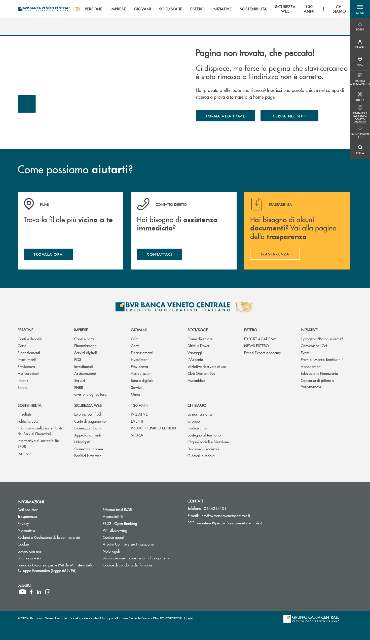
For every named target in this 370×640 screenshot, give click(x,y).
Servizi (23, 387)
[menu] (215, 9)
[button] (360, 9)
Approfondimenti (87, 434)
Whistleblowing (134, 530)
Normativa (26, 530)
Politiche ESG (28, 421)
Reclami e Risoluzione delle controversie (49, 537)
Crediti (188, 618)
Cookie (23, 544)
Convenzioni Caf (314, 345)
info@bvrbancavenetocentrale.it (225, 515)
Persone (25, 329)
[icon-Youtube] (22, 591)
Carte (22, 345)
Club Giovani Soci (202, 373)
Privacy (23, 523)
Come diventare (200, 338)
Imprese (81, 329)
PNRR (78, 387)
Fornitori (24, 453)
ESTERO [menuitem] (197, 9)
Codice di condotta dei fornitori (141, 564)
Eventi (305, 352)
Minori (136, 394)
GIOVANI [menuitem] (142, 9)
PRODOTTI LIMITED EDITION (153, 427)
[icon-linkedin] (39, 591)
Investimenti (27, 359)
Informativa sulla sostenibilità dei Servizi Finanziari (40, 430)
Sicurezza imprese (88, 448)
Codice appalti (114, 537)
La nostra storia (200, 414)
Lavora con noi (29, 551)
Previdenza (26, 366)
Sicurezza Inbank (87, 427)
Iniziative (309, 329)
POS (77, 359)
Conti (135, 338)
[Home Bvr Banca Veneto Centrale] (49, 9)
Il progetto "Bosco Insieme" (322, 338)
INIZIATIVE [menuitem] (222, 9)
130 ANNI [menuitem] (309, 8)
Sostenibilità (30, 405)
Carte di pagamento (90, 421)
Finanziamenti (29, 352)
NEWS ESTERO (256, 345)
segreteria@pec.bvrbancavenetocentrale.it (229, 522)
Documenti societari (203, 448)
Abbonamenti (311, 366)
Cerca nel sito (289, 115)
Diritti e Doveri (199, 345)
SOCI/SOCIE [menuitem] (170, 9)
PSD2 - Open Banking (139, 523)
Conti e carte (84, 338)
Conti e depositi (30, 338)
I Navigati (82, 441)
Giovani (138, 329)
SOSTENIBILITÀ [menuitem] (253, 9)
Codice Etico (197, 427)
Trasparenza (27, 516)
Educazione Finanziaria (319, 373)
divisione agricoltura (90, 394)
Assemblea (196, 380)
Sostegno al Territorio (204, 434)
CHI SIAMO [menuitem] (339, 8)
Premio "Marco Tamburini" (322, 359)
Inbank (23, 380)
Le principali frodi (88, 414)
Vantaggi (195, 352)
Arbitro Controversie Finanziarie (141, 544)
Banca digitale (142, 380)
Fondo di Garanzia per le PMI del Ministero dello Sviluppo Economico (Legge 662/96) (56, 567)
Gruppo (194, 421)
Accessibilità (113, 516)
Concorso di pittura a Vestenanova (317, 383)
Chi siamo (197, 405)
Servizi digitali (85, 352)
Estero (250, 329)
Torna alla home (225, 115)
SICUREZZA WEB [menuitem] (285, 8)
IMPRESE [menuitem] (118, 9)
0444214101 (215, 508)
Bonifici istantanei (88, 455)
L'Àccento (195, 359)
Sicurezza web (88, 405)
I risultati (24, 414)
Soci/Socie (198, 329)
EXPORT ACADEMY (260, 338)
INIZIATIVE (139, 414)
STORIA (137, 434)
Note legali (111, 551)
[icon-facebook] (31, 591)
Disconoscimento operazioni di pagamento (141, 557)
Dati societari (28, 509)
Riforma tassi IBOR (117, 509)
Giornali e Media (201, 455)
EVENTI (137, 421)
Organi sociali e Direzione (208, 441)
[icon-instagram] (47, 591)
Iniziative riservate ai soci (208, 366)
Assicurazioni (28, 373)
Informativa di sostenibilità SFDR (38, 443)
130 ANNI (139, 405)
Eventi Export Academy (262, 352)
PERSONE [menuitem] (93, 9)
